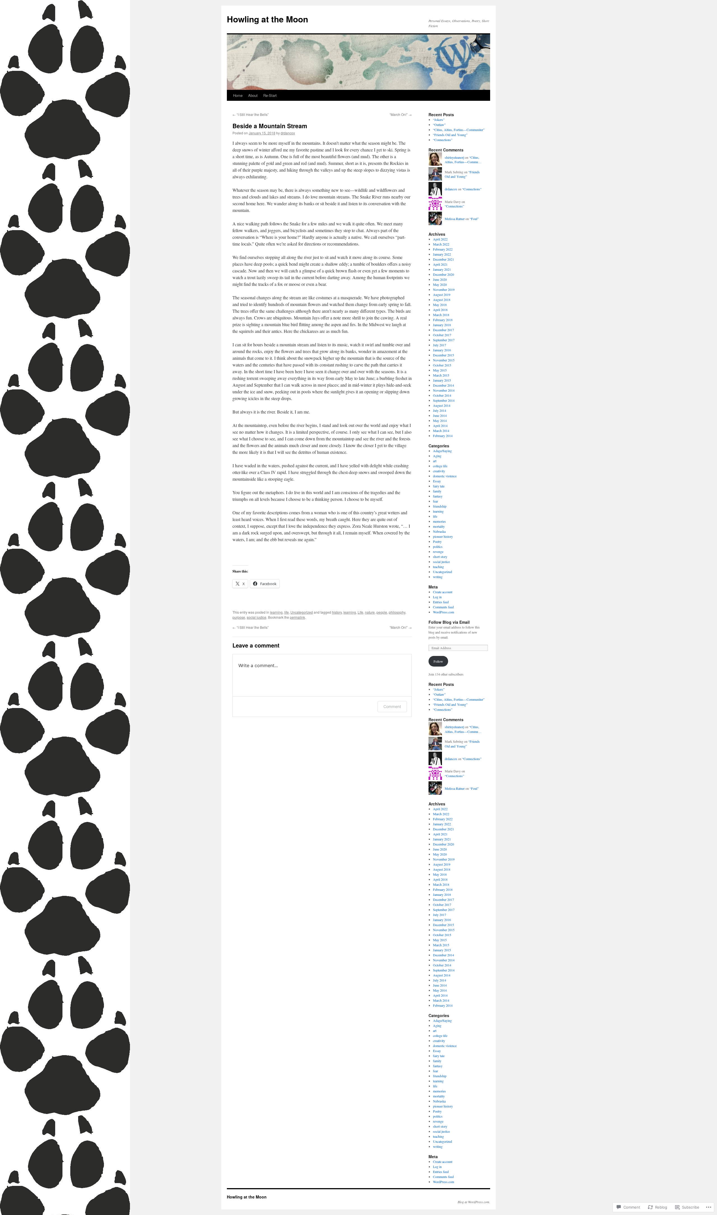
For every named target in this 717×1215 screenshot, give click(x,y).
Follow (438, 661)
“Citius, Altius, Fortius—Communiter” (459, 129)
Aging (437, 456)
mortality (439, 526)
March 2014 (441, 430)
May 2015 (440, 370)
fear (435, 501)
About (253, 95)
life (286, 612)
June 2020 (440, 279)
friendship (439, 506)
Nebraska (439, 531)
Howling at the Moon (267, 19)
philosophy (397, 612)
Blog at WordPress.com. (474, 1202)
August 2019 (441, 294)
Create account (442, 592)
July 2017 (439, 345)
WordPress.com (443, 612)
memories (439, 521)
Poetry (437, 541)
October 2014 (442, 395)
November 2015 (444, 360)
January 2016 (442, 350)
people (381, 612)
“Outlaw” (439, 124)
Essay (437, 481)
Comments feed (443, 607)
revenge (438, 551)
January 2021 (442, 269)
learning (276, 612)
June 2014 (440, 415)
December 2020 (443, 274)
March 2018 (441, 314)
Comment (392, 706)
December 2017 (443, 330)
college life (440, 466)
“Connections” (442, 139)
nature (370, 612)
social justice (256, 617)
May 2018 (440, 304)
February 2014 (443, 435)
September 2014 (444, 400)
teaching (438, 566)
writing (438, 576)
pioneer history (443, 536)
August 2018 (441, 299)
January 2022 (442, 254)
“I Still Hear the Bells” (250, 114)
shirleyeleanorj (454, 157)
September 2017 (444, 340)
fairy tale (438, 486)
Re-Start (270, 95)
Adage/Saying (442, 450)
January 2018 (442, 325)
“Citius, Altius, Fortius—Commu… (463, 159)
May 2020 (440, 284)
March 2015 (441, 375)
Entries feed (441, 602)
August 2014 (441, 405)
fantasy (438, 496)
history (337, 612)
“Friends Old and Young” (450, 134)
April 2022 (440, 239)
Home (238, 95)
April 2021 (440, 264)
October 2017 (442, 335)
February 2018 (443, 319)
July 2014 (439, 410)
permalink (297, 617)
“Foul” (474, 218)
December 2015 (443, 355)
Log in (437, 597)
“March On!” (401, 114)
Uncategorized (301, 612)
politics (438, 546)
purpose (238, 617)
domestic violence (445, 476)
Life (360, 612)
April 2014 (440, 425)
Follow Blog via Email (449, 622)
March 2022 (441, 244)
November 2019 (444, 289)
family (437, 491)
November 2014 (444, 390)
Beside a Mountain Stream (269, 125)
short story (440, 556)
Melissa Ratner (455, 218)
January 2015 (442, 380)
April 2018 (440, 309)
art (434, 461)
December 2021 (443, 259)
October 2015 (442, 365)
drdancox (288, 132)
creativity (439, 471)
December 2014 (443, 385)
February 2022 (443, 249)
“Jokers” (438, 119)
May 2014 (440, 420)
